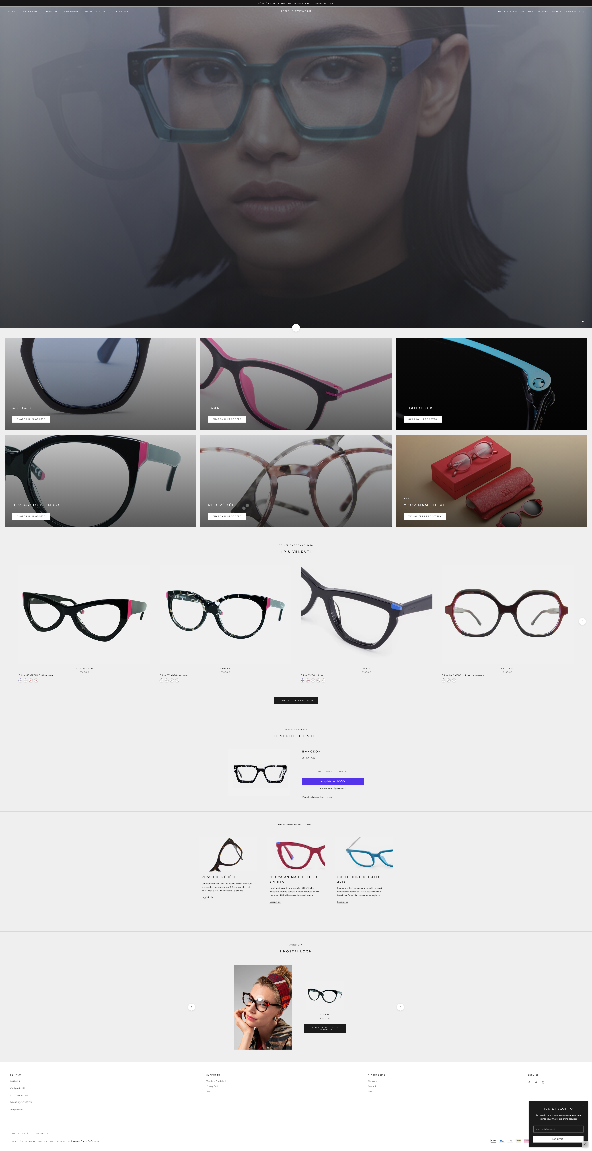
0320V (366, 668)
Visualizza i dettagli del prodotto (317, 797)
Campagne (51, 11)
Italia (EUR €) (506, 11)
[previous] (9, 621)
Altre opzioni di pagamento (333, 788)
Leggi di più (207, 897)
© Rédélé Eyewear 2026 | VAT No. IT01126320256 (41, 1141)
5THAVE (225, 668)
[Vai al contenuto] (296, 328)
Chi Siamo (71, 11)
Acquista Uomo (296, 313)
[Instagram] (543, 1082)
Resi (208, 1091)
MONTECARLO (84, 668)
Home (11, 11)
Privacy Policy (213, 1086)
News (371, 1091)
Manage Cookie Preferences (85, 1141)
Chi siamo (372, 1081)
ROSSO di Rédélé (219, 877)
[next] (582, 621)
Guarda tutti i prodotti (296, 700)
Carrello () (575, 11)
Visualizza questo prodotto (325, 1028)
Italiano (526, 11)
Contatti (372, 1086)
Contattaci (120, 11)
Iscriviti (558, 1139)
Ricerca (556, 11)
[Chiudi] (584, 1105)
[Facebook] (529, 1082)
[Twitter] (536, 1082)
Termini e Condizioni (216, 1081)
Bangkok (311, 751)
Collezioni (29, 11)
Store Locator (94, 11)
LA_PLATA (507, 668)
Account (543, 11)
